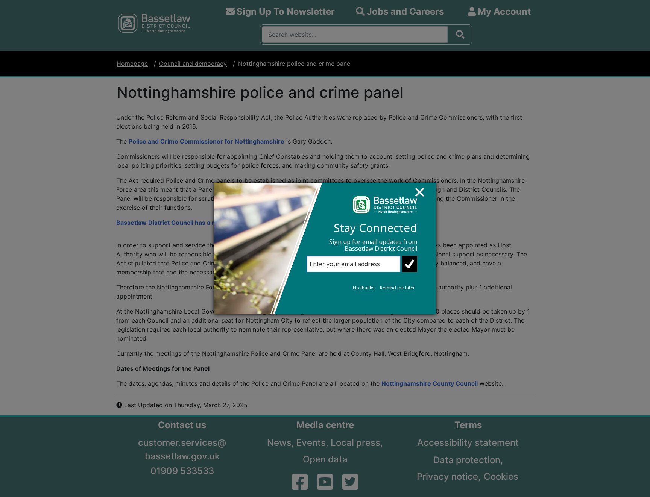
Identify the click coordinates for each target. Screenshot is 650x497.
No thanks (363, 288)
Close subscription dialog (423, 196)
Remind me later (397, 288)
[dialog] (325, 248)
